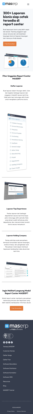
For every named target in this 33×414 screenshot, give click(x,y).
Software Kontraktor (9, 373)
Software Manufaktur (10, 364)
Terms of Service (21, 411)
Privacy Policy (10, 411)
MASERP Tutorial (8, 390)
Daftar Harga (7, 355)
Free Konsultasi (10, 44)
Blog (4, 386)
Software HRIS (7, 377)
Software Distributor (9, 368)
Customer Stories (9, 351)
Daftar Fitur (7, 360)
